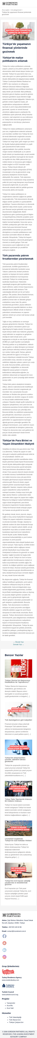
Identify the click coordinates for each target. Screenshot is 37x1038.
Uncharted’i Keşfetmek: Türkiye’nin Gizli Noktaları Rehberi (18, 840)
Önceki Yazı (18, 642)
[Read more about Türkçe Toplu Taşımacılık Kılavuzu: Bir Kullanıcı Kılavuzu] (18, 788)
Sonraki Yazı (18, 644)
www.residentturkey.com (10, 980)
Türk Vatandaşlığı (15, 1017)
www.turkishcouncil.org (10, 994)
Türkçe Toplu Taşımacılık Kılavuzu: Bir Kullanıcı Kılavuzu (18, 800)
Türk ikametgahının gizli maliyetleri (18, 720)
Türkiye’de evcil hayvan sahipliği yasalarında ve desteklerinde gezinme (17, 882)
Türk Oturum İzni (15, 1020)
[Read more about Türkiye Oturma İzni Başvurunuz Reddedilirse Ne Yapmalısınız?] (18, 668)
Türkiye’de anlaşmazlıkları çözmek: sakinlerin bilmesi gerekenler (15, 759)
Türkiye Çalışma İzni (16, 1022)
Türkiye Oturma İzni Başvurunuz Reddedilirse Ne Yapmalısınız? (17, 681)
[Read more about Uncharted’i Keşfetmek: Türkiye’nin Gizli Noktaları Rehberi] (18, 828)
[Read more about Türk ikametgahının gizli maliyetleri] (18, 709)
